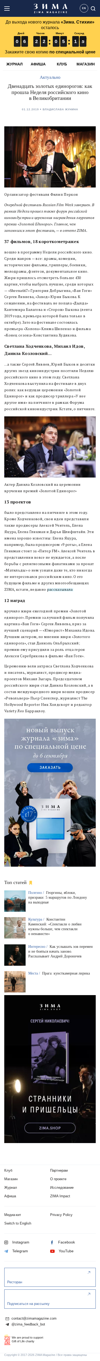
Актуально (50, 77)
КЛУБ (62, 64)
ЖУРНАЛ (14, 64)
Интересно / (38, 947)
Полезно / (36, 893)
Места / (34, 973)
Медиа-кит (12, 1215)
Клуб (8, 1170)
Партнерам (59, 1170)
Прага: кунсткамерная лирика (66, 973)
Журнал (10, 1188)
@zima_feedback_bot (27, 1324)
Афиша (10, 1196)
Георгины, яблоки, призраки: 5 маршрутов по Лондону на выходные (57, 897)
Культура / (36, 919)
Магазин (11, 1179)
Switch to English (17, 1223)
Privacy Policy (61, 1215)
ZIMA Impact (60, 1196)
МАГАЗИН (86, 64)
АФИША (38, 64)
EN (84, 8)
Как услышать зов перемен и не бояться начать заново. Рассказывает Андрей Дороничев (60, 951)
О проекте (58, 1179)
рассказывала (60, 589)
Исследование (62, 1188)
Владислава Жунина (60, 109)
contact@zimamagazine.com (33, 1318)
